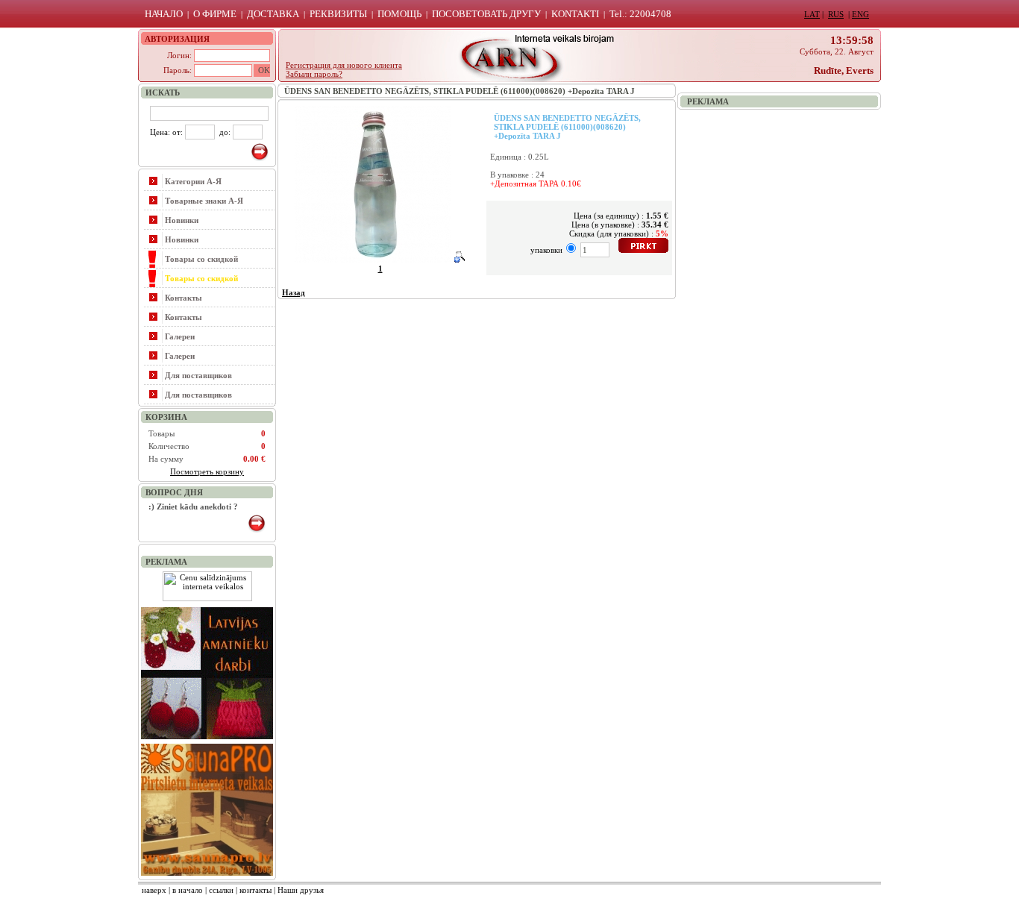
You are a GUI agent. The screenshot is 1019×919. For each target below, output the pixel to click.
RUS (836, 14)
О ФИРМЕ (214, 13)
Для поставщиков (198, 375)
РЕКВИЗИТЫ (338, 13)
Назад (293, 292)
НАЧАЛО (164, 13)
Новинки (181, 220)
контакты (255, 889)
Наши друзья (301, 889)
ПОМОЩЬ (399, 13)
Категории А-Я (193, 181)
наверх (154, 889)
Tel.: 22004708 (640, 13)
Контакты (183, 297)
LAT (812, 14)
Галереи (180, 336)
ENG (860, 14)
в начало (187, 889)
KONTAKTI (575, 13)
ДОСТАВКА (273, 13)
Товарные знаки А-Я (204, 200)
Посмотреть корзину (207, 471)
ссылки (221, 889)
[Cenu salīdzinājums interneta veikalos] (207, 598)
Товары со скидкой (201, 258)
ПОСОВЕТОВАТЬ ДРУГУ (486, 13)
